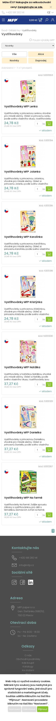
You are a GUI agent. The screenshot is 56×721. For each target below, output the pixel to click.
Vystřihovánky (29, 30)
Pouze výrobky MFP (44, 40)
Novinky (14, 60)
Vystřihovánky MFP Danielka (22, 432)
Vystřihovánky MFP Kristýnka (23, 302)
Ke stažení (28, 670)
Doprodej (40, 60)
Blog (28, 674)
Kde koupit (28, 663)
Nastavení (14, 709)
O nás (28, 655)
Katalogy (28, 666)
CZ (48, 12)
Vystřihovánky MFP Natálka (22, 367)
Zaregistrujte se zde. (30, 7)
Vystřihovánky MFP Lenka (20, 106)
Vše (14, 54)
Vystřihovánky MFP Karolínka (23, 237)
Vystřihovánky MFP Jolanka (22, 171)
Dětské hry (14, 30)
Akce (41, 54)
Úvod (4, 30)
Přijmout (42, 709)
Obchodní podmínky (28, 659)
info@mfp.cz (26, 565)
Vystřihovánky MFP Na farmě (23, 497)
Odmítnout (29, 709)
